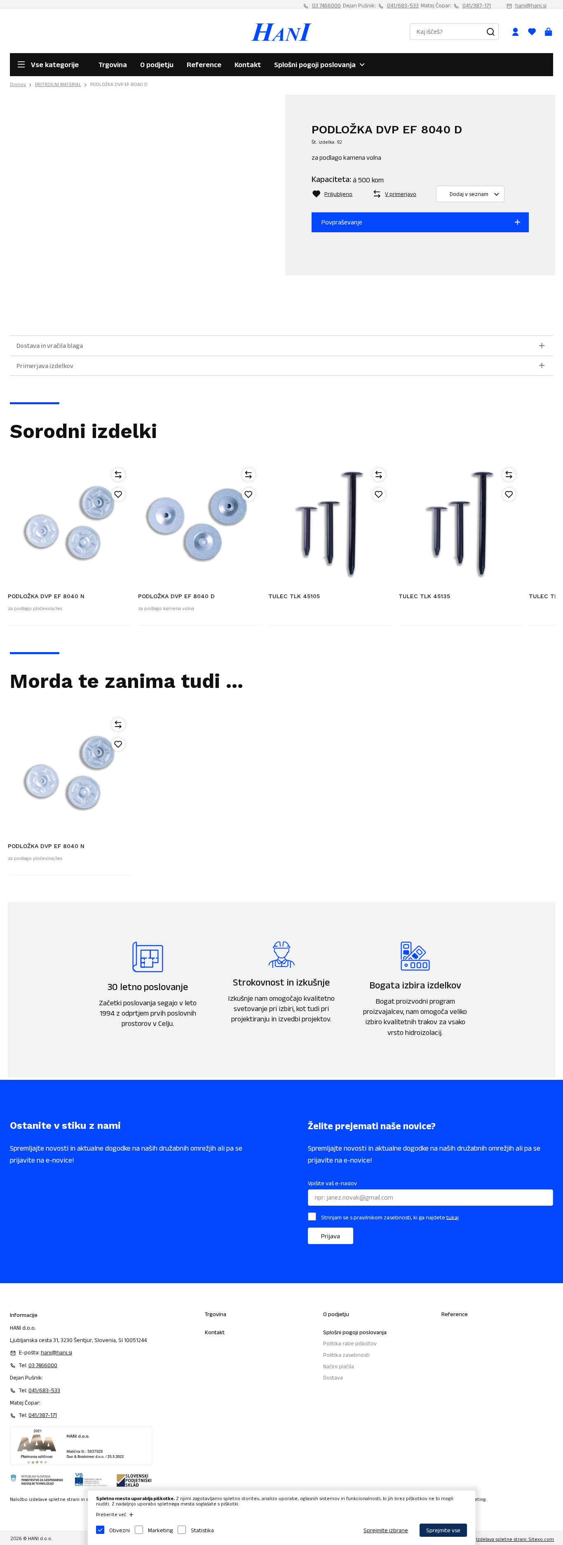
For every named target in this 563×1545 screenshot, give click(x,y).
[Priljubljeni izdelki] (531, 31)
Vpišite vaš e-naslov (332, 1183)
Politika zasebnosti (346, 1355)
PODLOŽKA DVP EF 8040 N (46, 596)
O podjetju (157, 65)
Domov (18, 84)
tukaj (452, 1217)
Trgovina (113, 65)
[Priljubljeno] (118, 494)
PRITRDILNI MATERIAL (58, 84)
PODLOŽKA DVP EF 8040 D (119, 84)
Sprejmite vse (443, 1530)
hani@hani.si (531, 5)
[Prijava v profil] (515, 31)
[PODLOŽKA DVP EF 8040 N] (69, 523)
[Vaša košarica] (548, 31)
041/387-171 (476, 5)
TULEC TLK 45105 (294, 596)
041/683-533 (403, 5)
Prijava (330, 1236)
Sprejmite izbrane (386, 1530)
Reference (204, 65)
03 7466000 (326, 5)
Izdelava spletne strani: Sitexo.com (515, 1539)
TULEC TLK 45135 (424, 596)
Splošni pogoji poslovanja (315, 65)
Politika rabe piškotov (350, 1343)
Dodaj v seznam (469, 194)
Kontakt (248, 65)
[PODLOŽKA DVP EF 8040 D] (200, 523)
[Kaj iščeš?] (490, 31)
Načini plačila (338, 1366)
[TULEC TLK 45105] (330, 523)
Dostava (333, 1377)
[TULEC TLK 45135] (460, 523)
